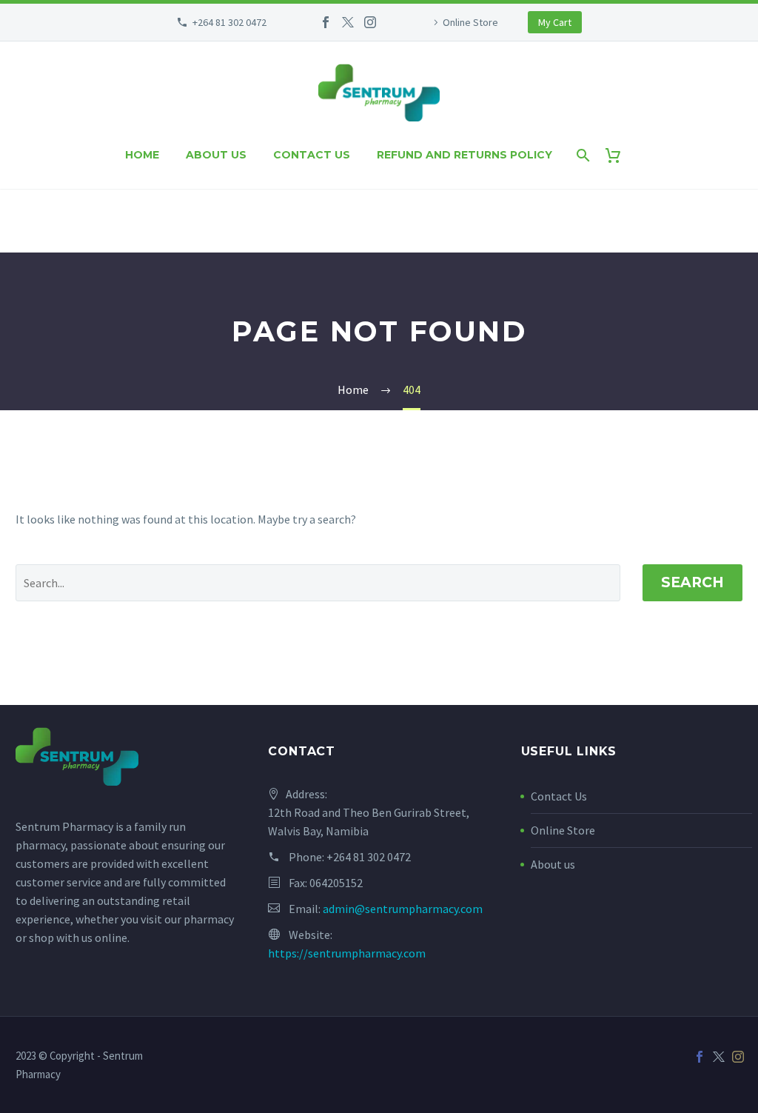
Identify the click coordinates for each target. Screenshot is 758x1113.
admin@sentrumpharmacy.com (403, 908)
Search (692, 582)
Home (142, 154)
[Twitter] (348, 22)
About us (216, 154)
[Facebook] (326, 22)
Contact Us (559, 796)
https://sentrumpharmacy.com (347, 953)
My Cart (554, 22)
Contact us (311, 154)
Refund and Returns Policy (464, 154)
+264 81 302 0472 (229, 22)
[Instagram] (370, 22)
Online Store (470, 22)
